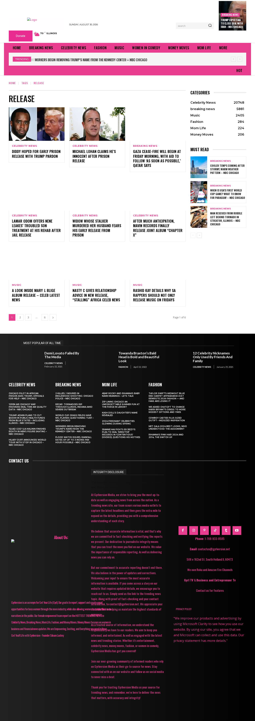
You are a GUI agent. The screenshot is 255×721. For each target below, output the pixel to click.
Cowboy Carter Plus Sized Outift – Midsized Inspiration (167, 419)
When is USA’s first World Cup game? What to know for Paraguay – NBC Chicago (227, 193)
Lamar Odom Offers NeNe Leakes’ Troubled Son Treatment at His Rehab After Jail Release (36, 228)
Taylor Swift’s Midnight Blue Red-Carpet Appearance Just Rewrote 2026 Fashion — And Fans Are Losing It (167, 397)
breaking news (230, 14)
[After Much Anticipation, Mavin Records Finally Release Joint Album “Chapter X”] (158, 193)
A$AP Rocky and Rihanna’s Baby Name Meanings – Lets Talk (121, 394)
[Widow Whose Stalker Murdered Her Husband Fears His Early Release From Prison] (97, 193)
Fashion (123, 367)
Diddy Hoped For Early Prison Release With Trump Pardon (36, 154)
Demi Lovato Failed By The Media (61, 355)
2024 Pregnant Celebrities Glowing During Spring (118, 422)
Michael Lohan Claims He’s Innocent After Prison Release (94, 156)
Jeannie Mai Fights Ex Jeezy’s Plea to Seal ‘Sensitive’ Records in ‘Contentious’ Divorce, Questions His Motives (121, 433)
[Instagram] (193, 530)
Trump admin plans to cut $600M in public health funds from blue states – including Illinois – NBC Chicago (27, 419)
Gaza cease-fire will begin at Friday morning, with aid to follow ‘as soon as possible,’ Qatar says (157, 158)
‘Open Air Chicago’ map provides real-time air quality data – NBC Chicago (27, 407)
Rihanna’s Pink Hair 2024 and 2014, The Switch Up (166, 436)
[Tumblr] (226, 530)
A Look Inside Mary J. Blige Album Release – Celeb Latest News (36, 295)
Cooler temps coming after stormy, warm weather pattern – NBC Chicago (227, 169)
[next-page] (53, 317)
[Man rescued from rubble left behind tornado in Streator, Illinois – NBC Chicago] (198, 217)
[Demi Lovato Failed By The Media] (30, 360)
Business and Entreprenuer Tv (215, 580)
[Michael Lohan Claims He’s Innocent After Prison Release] (97, 124)
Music (16, 285)
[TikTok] (215, 530)
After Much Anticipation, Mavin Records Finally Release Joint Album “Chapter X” (157, 228)
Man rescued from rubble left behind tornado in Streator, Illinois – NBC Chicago (226, 218)
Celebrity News (24, 146)
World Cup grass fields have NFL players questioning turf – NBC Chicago (74, 418)
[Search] (210, 26)
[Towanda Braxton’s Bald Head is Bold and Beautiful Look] (105, 360)
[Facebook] (182, 530)
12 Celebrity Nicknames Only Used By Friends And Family (212, 357)
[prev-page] (192, 235)
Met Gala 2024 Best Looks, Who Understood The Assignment (168, 427)
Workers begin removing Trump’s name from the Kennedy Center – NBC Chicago (90, 59)
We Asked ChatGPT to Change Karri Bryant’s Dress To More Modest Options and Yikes (167, 409)
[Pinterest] (204, 530)
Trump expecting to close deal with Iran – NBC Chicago (232, 23)
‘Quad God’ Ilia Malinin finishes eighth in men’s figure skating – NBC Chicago (28, 431)
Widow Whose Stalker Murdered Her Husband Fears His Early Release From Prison (97, 228)
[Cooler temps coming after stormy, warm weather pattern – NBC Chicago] (198, 167)
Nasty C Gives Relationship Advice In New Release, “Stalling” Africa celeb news (96, 295)
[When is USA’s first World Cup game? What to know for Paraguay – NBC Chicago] (198, 192)
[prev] (233, 59)
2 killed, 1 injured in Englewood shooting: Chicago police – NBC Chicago (74, 396)
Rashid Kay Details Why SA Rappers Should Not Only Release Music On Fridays (154, 295)
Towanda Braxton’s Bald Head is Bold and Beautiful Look (139, 357)
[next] (239, 59)
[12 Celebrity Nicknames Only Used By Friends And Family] (179, 360)
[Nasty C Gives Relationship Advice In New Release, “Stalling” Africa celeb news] (97, 263)
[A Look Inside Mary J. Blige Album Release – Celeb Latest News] (37, 263)
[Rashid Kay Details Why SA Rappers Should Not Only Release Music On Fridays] (158, 263)
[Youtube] (236, 530)
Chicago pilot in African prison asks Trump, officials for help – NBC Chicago (26, 396)
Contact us (19, 461)
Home (12, 83)
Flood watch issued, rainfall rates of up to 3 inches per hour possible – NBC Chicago (73, 440)
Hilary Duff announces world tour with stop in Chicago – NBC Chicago (27, 442)
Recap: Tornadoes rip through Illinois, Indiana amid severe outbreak (73, 407)
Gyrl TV (189, 580)
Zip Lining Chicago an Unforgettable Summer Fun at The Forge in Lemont (121, 404)
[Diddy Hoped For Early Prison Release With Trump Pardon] (37, 124)
